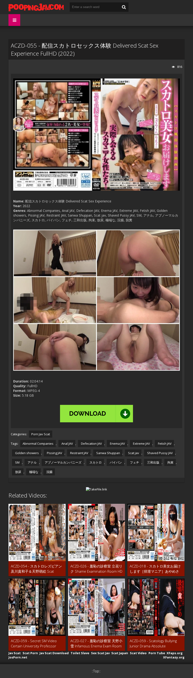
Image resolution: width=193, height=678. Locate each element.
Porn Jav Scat (40, 434)
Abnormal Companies (38, 443)
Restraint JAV (78, 453)
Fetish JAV (164, 443)
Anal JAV (67, 443)
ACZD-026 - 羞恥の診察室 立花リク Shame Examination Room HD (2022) (96, 569)
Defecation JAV (91, 443)
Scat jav (133, 453)
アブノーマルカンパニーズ (62, 462)
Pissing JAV (54, 453)
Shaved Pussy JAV (159, 453)
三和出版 (152, 462)
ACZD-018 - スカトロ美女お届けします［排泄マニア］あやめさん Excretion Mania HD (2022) (155, 569)
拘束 (170, 462)
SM (17, 462)
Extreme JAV (141, 443)
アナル (32, 462)
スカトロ (95, 462)
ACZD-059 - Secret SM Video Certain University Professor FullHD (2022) (34, 643)
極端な (33, 472)
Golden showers (26, 453)
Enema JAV (117, 443)
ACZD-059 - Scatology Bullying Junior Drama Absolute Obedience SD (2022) (153, 643)
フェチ (134, 462)
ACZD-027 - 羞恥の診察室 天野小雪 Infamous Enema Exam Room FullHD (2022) (96, 643)
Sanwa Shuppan (108, 453)
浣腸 (49, 472)
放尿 (17, 472)
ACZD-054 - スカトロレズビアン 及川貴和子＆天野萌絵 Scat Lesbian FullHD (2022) (36, 569)
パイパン (115, 462)
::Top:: (96, 671)
